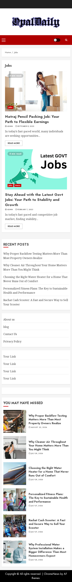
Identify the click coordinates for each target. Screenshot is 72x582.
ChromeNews (51, 574)
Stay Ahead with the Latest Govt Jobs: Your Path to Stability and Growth (34, 200)
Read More (14, 143)
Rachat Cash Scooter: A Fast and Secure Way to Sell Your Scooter (47, 524)
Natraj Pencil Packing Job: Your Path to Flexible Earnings (32, 119)
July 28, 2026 (37, 453)
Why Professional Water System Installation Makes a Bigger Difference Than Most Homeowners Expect (47, 550)
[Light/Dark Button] (57, 40)
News (17, 185)
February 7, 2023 (25, 209)
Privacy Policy (12, 341)
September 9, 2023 (25, 126)
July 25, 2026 (37, 560)
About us (9, 319)
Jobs (10, 107)
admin (10, 126)
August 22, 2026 (39, 427)
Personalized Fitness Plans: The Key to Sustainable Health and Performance (48, 498)
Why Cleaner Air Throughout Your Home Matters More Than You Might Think (48, 445)
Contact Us (10, 334)
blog (6, 327)
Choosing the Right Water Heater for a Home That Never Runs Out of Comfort (49, 471)
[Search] (66, 40)
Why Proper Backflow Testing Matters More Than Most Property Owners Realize (48, 419)
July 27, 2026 (37, 506)
